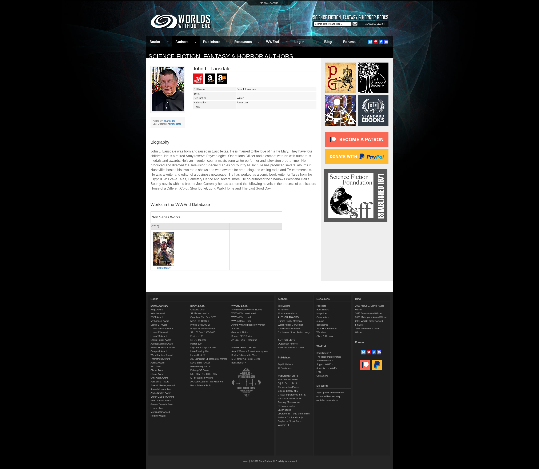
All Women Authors (287, 313)
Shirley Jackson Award (162, 397)
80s (209, 374)
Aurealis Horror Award (162, 389)
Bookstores (322, 324)
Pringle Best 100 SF (200, 324)
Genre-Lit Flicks (239, 332)
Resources (243, 42)
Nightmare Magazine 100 (203, 347)
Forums (349, 42)
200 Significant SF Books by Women (208, 359)
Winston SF (284, 425)
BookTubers (322, 309)
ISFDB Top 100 (198, 340)
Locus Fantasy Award (162, 328)
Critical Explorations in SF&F (292, 394)
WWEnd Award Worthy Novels (246, 309)
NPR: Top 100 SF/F (200, 321)
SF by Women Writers (201, 378)
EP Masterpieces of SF (290, 398)
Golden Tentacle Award (162, 404)
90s (215, 374)
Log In (299, 42)
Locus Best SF (197, 355)
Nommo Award (158, 415)
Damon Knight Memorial (290, 321)
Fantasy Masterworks (289, 402)
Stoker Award (157, 374)
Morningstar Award (160, 412)
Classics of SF (197, 309)
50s (192, 374)
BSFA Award (157, 317)
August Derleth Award (162, 343)
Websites (321, 332)
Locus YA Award (159, 336)
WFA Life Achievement (289, 328)
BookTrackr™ (238, 362)
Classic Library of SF (288, 391)
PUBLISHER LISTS (288, 375)
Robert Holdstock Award (163, 347)
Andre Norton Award (161, 393)
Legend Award (158, 408)
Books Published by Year (244, 355)
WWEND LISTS (239, 306)
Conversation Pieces (288, 387)
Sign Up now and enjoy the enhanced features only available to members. (330, 396)
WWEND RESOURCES (243, 347)
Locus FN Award (159, 332)
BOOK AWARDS (159, 306)
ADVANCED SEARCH (375, 24)
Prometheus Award (160, 359)
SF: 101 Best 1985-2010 (202, 332)
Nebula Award (158, 313)
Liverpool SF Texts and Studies (294, 413)
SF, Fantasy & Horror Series (245, 359)
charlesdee (169, 121)
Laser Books (284, 410)
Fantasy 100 (196, 336)
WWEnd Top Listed (241, 317)
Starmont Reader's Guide (291, 347)
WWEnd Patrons (324, 360)
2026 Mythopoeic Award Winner (371, 317)
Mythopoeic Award (160, 321)
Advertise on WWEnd (327, 368)
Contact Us (322, 375)
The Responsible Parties (329, 356)
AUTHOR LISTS (286, 340)
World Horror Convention (290, 324)
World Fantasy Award (161, 355)
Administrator (174, 124)
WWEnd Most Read (241, 321)
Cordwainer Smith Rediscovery (294, 332)
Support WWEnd (324, 364)
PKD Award (156, 366)
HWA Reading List (199, 351)
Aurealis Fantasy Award (163, 385)
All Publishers (285, 368)
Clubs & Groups (324, 336)
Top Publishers (285, 364)
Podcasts (321, 306)
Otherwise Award (159, 378)
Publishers (211, 42)
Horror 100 (195, 343)
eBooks (320, 321)
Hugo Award (157, 309)
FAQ (318, 372)
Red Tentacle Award (161, 400)
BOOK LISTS (197, 306)
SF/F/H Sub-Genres (326, 328)
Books (154, 42)
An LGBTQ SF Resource (244, 340)
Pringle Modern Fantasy (202, 328)
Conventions (322, 317)
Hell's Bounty (164, 268)
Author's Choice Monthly (290, 417)
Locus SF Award (159, 324)
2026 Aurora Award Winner (368, 313)
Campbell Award (159, 351)
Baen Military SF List (200, 366)
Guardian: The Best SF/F (203, 317)
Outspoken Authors (288, 343)
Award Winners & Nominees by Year (249, 351)
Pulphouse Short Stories (290, 421)
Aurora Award (157, 362)
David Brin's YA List (200, 362)
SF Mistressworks (199, 313)
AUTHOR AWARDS (288, 317)
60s (198, 374)
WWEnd (272, 42)
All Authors (283, 309)
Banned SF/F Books (241, 336)
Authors (181, 42)
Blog (328, 42)
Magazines (322, 313)
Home (245, 461)
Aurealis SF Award (160, 381)
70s (203, 374)
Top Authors (284, 306)
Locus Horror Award (161, 340)
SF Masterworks (286, 406)
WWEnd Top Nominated (243, 313)
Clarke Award (157, 370)
